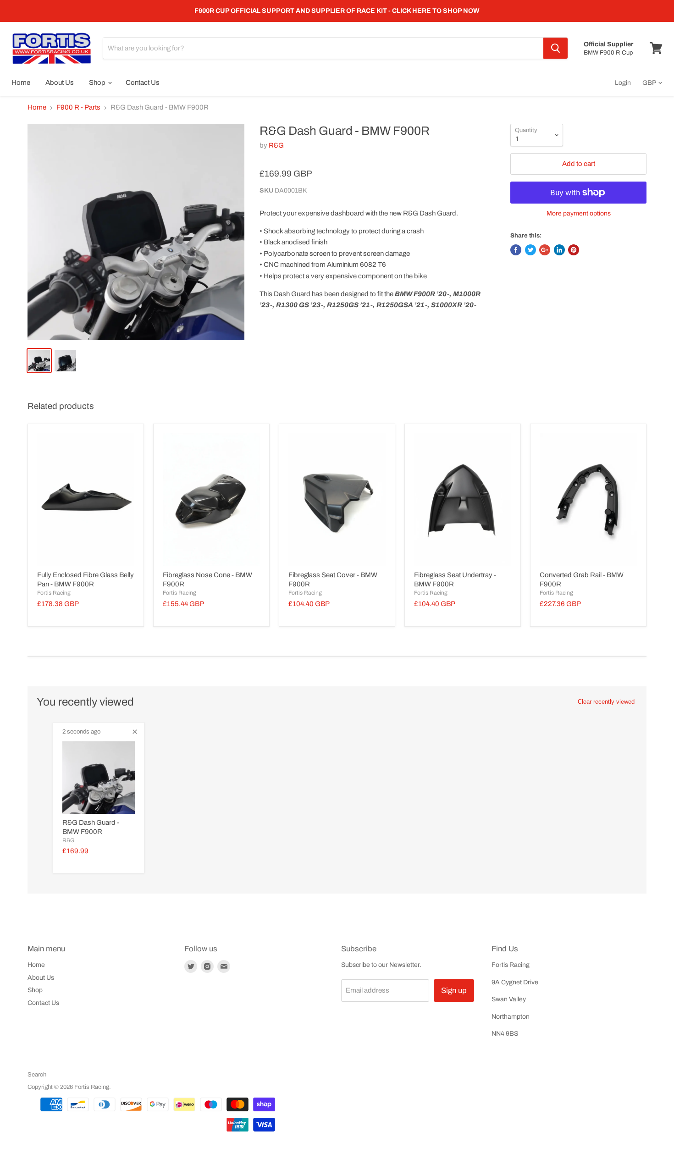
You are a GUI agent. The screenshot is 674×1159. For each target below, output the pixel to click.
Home (20, 82)
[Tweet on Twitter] (530, 249)
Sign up (454, 990)
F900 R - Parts (78, 107)
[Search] (555, 48)
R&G (276, 145)
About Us (59, 82)
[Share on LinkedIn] (559, 249)
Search (37, 1074)
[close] (134, 731)
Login (623, 82)
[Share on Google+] (544, 249)
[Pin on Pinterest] (573, 249)
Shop (98, 82)
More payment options (579, 213)
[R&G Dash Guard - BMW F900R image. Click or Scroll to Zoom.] (136, 232)
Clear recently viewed (606, 701)
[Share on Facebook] (515, 249)
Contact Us (143, 82)
